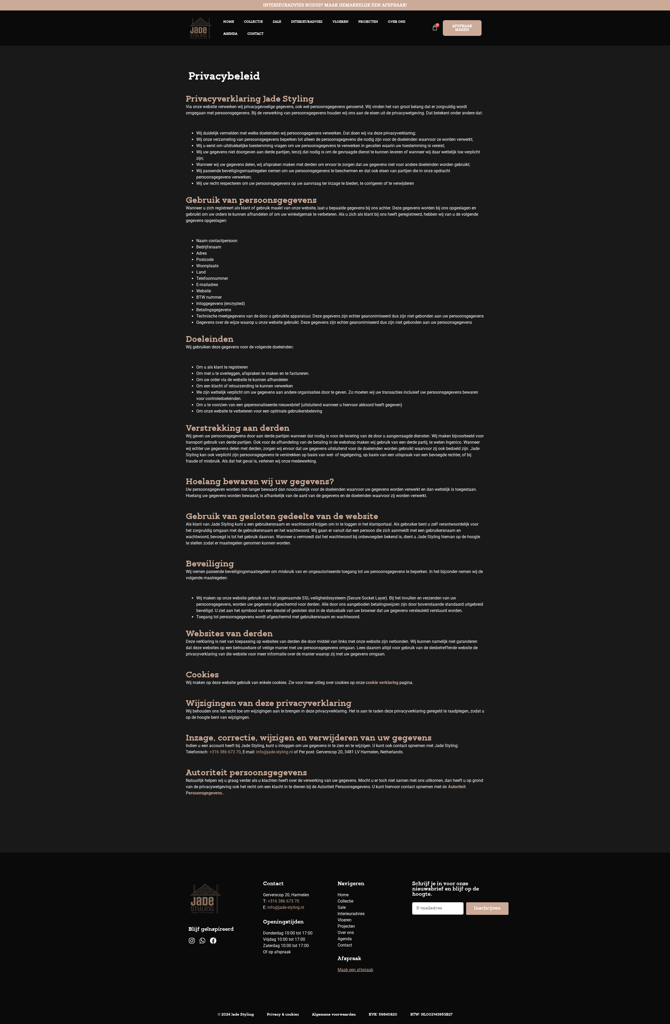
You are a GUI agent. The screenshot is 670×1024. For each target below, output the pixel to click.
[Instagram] (191, 940)
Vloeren (340, 22)
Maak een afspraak (355, 969)
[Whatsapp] (202, 940)
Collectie (253, 22)
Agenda (230, 34)
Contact (255, 34)
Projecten (368, 22)
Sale (277, 22)
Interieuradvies (306, 22)
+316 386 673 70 (225, 751)
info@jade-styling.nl (274, 751)
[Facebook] (213, 940)
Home (228, 22)
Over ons (396, 22)
